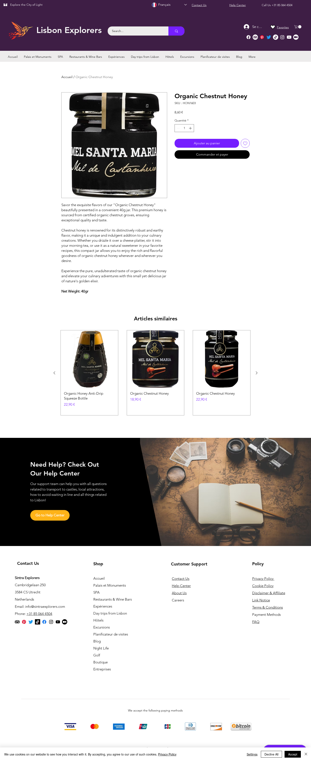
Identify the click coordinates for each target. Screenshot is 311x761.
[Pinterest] (262, 37)
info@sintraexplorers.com (45, 606)
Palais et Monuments (109, 585)
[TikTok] (275, 37)
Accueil (67, 77)
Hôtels (98, 620)
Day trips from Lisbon (110, 613)
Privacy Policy (167, 754)
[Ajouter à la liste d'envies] (245, 143)
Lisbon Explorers (69, 30)
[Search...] (176, 31)
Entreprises (102, 669)
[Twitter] (268, 37)
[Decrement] (177, 128)
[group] (155, 373)
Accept (292, 754)
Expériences (102, 606)
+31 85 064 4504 (282, 5)
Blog (97, 641)
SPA (96, 592)
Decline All (271, 754)
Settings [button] (252, 754)
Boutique (100, 662)
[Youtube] (289, 37)
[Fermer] (305, 754)
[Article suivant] (256, 372)
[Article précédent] (54, 372)
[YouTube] (58, 622)
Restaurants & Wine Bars (112, 599)
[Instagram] (282, 37)
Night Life (101, 648)
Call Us (267, 5)
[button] (298, 26)
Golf (96, 655)
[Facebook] (248, 37)
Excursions (101, 627)
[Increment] (190, 128)
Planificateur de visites (110, 634)
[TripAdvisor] (255, 37)
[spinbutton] (184, 128)
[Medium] (296, 37)
